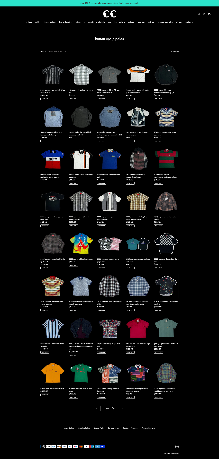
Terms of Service (148, 428)
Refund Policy (99, 428)
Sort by (43, 51)
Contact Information (131, 428)
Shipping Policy (84, 428)
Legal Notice (69, 428)
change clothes (174, 453)
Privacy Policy (113, 428)
